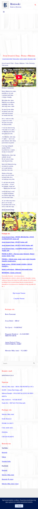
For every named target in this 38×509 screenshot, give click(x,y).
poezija (21, 59)
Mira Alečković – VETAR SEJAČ (12, 400)
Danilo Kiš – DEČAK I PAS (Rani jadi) (13, 403)
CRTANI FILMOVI (8, 437)
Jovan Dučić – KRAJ (12, 321)
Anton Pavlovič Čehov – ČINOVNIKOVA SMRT (13, 343)
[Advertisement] (19, 34)
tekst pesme (30, 59)
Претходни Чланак (19, 293)
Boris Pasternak (10, 314)
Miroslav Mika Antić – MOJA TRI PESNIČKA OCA (18, 387)
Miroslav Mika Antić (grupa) (10, 484)
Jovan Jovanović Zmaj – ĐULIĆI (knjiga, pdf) (15, 242)
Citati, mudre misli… (8, 428)
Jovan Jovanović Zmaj (7, 59)
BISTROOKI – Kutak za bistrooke (11, 273)
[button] (35, 5)
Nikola (4, 457)
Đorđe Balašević (7, 419)
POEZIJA (5, 432)
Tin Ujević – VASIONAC (13, 327)
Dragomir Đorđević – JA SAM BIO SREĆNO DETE (17, 335)
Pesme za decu (16, 59)
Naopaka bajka (6, 461)
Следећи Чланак (19, 298)
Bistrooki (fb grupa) (7, 479)
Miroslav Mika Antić (8, 414)
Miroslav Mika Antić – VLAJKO (16, 350)
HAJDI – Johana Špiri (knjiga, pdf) (12, 390)
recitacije (25, 59)
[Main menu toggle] (4, 12)
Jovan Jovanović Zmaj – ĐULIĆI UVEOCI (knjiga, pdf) (17, 245)
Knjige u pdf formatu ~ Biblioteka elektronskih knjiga (17, 269)
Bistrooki (15, 4)
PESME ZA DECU (8, 423)
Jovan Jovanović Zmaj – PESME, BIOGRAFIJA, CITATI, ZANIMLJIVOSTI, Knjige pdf (18, 238)
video (34, 59)
